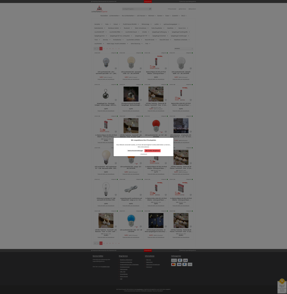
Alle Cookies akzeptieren (152, 151)
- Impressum (143, 154)
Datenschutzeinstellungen (135, 151)
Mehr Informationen (143, 147)
